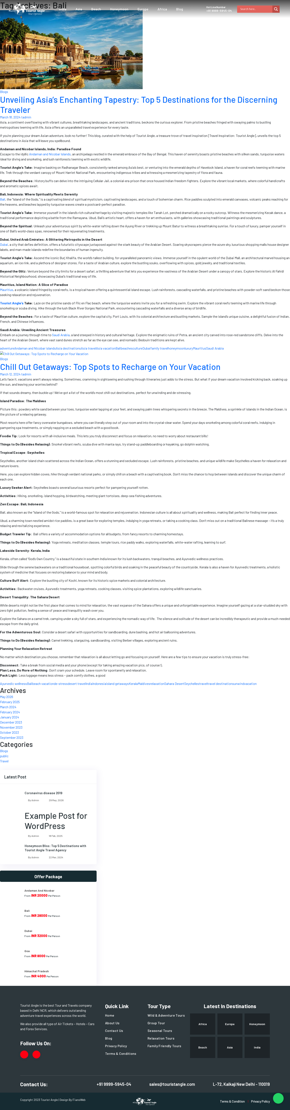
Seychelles (191, 683)
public (4, 756)
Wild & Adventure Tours (166, 1015)
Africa (162, 9)
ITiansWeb (79, 1100)
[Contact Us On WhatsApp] (278, 1098)
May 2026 (6, 697)
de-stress (61, 683)
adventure (7, 348)
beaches (127, 348)
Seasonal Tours (160, 1031)
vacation (250, 683)
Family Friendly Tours (164, 1046)
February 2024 (10, 712)
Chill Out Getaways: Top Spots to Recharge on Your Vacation (110, 366)
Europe (143, 9)
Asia (79, 9)
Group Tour (156, 1023)
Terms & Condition (232, 1101)
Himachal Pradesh (36, 971)
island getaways (117, 683)
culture (137, 348)
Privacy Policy (116, 1046)
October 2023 (9, 732)
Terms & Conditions (120, 1053)
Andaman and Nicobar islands (35, 348)
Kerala (133, 683)
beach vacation (43, 683)
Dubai (146, 348)
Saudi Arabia (215, 348)
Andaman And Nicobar (39, 890)
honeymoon (176, 348)
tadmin (26, 117)
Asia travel (88, 348)
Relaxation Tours (161, 1038)
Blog (179, 9)
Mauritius (199, 348)
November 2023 (11, 727)
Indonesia (99, 683)
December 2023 (11, 722)
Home (109, 1015)
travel (203, 683)
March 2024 (8, 707)
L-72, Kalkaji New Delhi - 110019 (241, 1084)
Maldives (144, 683)
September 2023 (11, 737)
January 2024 (9, 717)
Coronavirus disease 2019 (43, 793)
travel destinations (220, 683)
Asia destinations (68, 348)
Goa (27, 951)
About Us (112, 1023)
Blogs (4, 92)
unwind (239, 683)
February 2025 (10, 702)
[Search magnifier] (276, 9)
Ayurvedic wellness (13, 683)
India (62, 9)
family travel (159, 348)
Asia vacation (105, 348)
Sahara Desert (174, 683)
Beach (96, 9)
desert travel (77, 683)
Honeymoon (119, 9)
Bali (118, 348)
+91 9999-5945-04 (219, 10)
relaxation (157, 683)
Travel (4, 761)
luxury (189, 348)
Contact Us (114, 1031)
